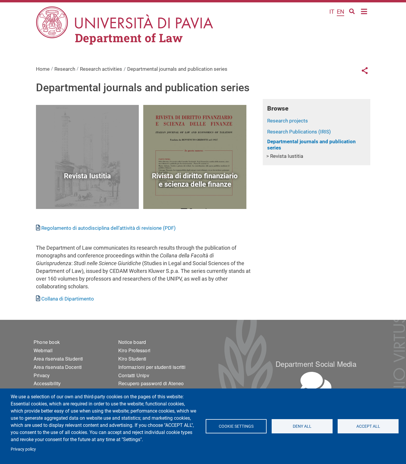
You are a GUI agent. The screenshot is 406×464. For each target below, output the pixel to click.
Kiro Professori (134, 350)
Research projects (287, 121)
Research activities (101, 69)
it (331, 11)
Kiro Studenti (132, 358)
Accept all (368, 426)
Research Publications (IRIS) (299, 132)
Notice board (132, 342)
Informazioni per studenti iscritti (151, 367)
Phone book (47, 342)
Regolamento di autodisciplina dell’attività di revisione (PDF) (108, 228)
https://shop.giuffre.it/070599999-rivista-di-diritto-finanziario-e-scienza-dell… (195, 195)
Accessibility (47, 383)
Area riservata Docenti (58, 367)
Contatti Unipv (133, 375)
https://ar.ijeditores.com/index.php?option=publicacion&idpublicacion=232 (87, 195)
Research (64, 69)
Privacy (42, 375)
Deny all (302, 426)
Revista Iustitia (286, 156)
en (340, 11)
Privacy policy (23, 449)
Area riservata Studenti (58, 358)
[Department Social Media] (315, 384)
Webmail (43, 350)
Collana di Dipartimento (67, 299)
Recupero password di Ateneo (151, 383)
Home (364, 11)
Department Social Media (316, 363)
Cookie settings (236, 426)
